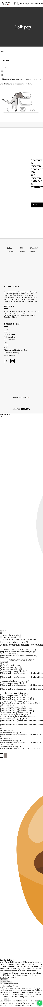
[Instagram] (12, 361)
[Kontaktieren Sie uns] (39, 1003)
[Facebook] (6, 361)
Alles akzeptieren (6, 982)
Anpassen (4, 979)
